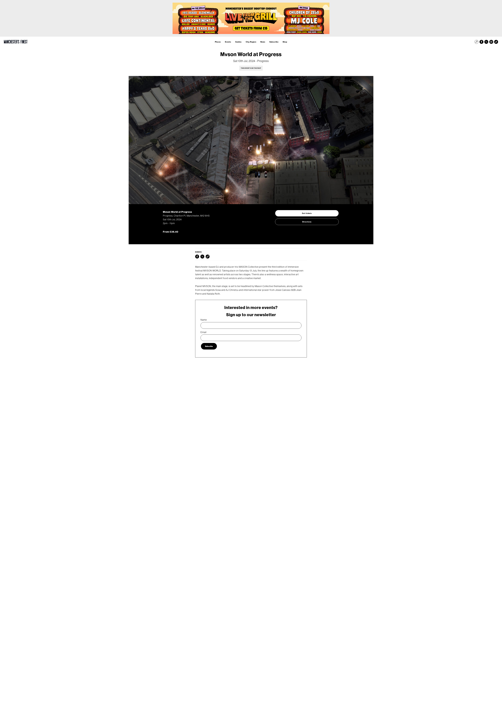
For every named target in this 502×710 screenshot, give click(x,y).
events (198, 252)
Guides (238, 42)
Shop (285, 42)
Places (218, 42)
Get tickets (307, 213)
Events (228, 42)
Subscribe (273, 42)
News (262, 42)
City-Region (251, 42)
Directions (307, 222)
